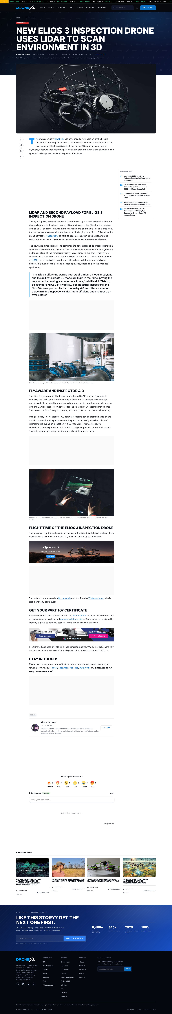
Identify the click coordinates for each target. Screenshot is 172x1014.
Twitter (53, 668)
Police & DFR (65, 981)
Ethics (81, 973)
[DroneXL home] (25, 7)
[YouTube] (28, 984)
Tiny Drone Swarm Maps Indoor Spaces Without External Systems (103, 880)
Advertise (82, 970)
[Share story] (21, 145)
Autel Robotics (48, 966)
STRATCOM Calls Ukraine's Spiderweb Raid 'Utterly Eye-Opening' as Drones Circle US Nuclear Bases (135, 212)
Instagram (84, 668)
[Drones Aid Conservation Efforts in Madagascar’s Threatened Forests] (68, 867)
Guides (80, 8)
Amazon (46, 977)
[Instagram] (33, 984)
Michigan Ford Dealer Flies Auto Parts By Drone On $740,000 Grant (137, 203)
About (81, 962)
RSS (154, 1009)
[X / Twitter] (18, 984)
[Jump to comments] (21, 156)
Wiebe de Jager (96, 598)
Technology (31, 17)
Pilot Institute (79, 615)
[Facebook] (23, 984)
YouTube (74, 668)
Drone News (65, 962)
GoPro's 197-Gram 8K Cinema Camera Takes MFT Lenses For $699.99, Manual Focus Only (135, 187)
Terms (139, 1009)
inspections (52, 236)
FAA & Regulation (67, 977)
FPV (62, 989)
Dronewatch (64, 598)
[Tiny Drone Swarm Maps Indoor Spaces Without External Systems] (103, 867)
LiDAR (35, 260)
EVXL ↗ (82, 977)
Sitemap (147, 1009)
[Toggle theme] (137, 8)
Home (42, 8)
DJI (44, 962)
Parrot (45, 973)
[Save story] (21, 139)
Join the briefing (74, 938)
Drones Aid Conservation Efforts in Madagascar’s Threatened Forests (68, 880)
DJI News (61, 8)
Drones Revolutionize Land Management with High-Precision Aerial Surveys (135, 881)
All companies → (49, 985)
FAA (72, 8)
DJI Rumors (65, 970)
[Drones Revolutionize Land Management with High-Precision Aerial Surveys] (139, 867)
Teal (44, 981)
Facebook (63, 668)
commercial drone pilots (72, 619)
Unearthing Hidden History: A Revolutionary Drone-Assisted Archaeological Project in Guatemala (28, 882)
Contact (82, 966)
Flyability (59, 139)
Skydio (45, 970)
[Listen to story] (21, 150)
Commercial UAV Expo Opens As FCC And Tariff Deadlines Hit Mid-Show (137, 195)
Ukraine (64, 985)
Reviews (90, 8)
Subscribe (148, 8)
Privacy (130, 1009)
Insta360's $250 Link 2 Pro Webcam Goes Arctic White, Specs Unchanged (137, 178)
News (51, 8)
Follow (106, 728)
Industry (102, 8)
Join (128, 969)
